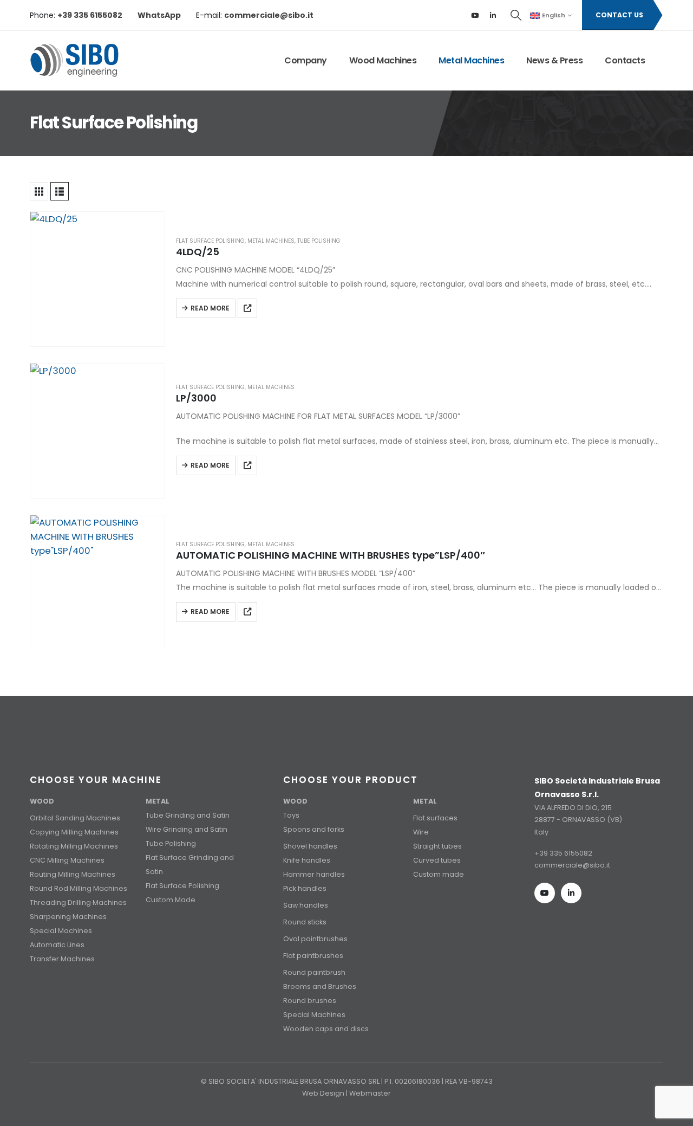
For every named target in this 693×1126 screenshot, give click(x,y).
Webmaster (370, 1093)
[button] (516, 15)
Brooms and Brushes (319, 986)
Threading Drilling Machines (78, 902)
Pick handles (304, 888)
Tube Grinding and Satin (188, 815)
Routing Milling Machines (72, 874)
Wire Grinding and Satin (186, 829)
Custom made (438, 874)
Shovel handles (310, 846)
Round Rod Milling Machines (78, 888)
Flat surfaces (435, 818)
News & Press (554, 60)
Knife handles (306, 860)
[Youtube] (474, 15)
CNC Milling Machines (67, 860)
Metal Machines (471, 60)
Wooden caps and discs (326, 1028)
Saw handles (305, 905)
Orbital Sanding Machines (75, 818)
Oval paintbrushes (315, 938)
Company (305, 60)
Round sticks (304, 922)
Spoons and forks (313, 829)
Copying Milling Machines (74, 832)
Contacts (625, 60)
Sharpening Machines (68, 916)
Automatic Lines (57, 944)
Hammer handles (314, 874)
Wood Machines (383, 60)
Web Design (323, 1093)
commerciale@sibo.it (572, 865)
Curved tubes (437, 860)
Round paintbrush (314, 972)
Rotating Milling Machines (74, 846)
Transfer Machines (62, 958)
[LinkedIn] (493, 15)
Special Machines (61, 930)
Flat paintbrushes (313, 955)
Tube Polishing (319, 241)
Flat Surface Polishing (210, 241)
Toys (291, 815)
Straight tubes (437, 846)
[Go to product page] (97, 279)
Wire (421, 832)
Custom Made (170, 899)
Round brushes (309, 1000)
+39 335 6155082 (563, 853)
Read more (210, 308)
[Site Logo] (74, 60)
